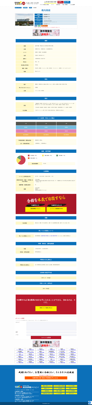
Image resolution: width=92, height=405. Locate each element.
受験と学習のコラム (47, 385)
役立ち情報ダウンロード (67, 2)
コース (52, 4)
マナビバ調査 (18, 352)
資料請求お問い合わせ (60, 2)
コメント (18, 322)
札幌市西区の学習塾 (31, 386)
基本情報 (22, 352)
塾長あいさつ (47, 388)
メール (17, 334)
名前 (17, 332)
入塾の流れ (58, 4)
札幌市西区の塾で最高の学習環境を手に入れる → (46, 378)
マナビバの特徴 (71, 385)
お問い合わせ (71, 393)
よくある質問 (72, 4)
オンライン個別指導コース (59, 388)
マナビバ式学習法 (71, 390)
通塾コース (71, 388)
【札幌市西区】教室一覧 (47, 393)
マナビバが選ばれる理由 (44, 4)
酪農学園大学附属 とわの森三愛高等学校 (49, 235)
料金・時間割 (65, 4)
